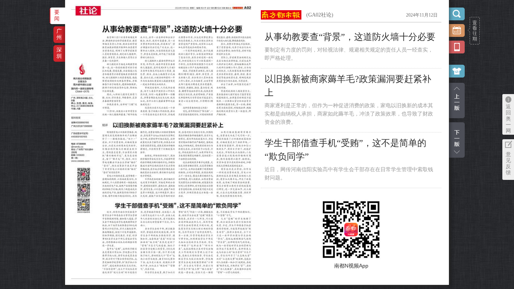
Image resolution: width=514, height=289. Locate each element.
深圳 (59, 53)
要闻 (56, 15)
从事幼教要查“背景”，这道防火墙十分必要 (350, 37)
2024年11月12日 (422, 15)
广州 (59, 34)
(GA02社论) (319, 15)
